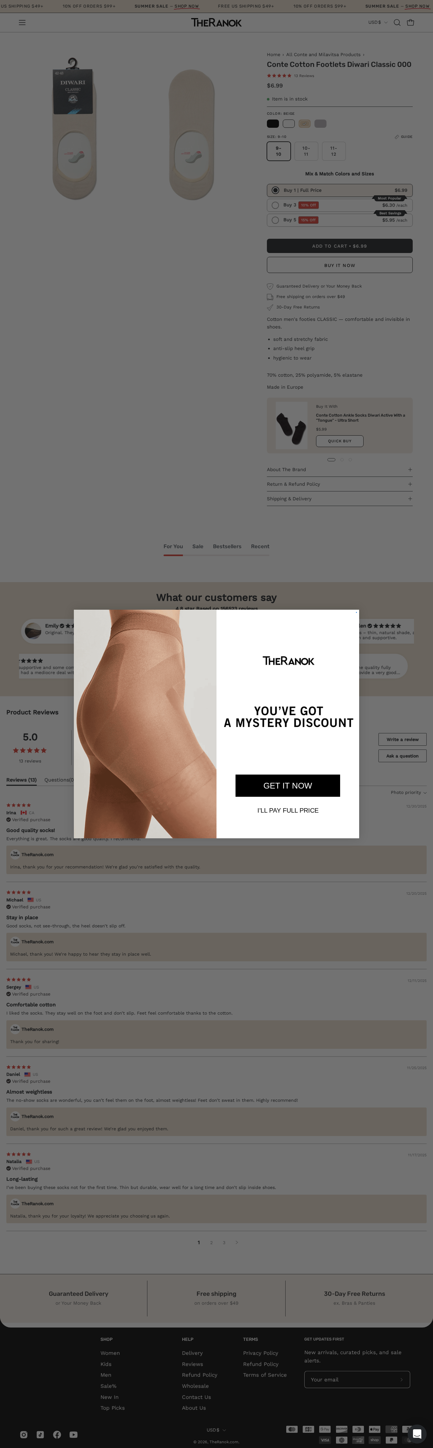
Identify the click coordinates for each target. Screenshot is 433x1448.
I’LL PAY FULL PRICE (288, 810)
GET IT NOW (287, 785)
